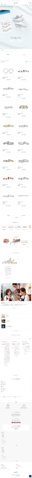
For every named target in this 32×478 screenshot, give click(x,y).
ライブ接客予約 (16, 217)
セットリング (3, 437)
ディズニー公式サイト (17, 475)
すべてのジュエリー (4, 456)
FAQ (9, 469)
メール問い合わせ (17, 412)
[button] (29, 338)
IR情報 (17, 464)
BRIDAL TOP (16, 375)
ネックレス (3, 443)
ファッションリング (4, 442)
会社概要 (2, 464)
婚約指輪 (8, 54)
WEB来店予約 (24, 215)
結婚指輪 (24, 54)
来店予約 (24, 405)
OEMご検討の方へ (3, 465)
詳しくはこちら (8, 277)
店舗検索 (8, 215)
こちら (18, 418)
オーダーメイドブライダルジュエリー (13, 347)
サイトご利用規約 (18, 465)
